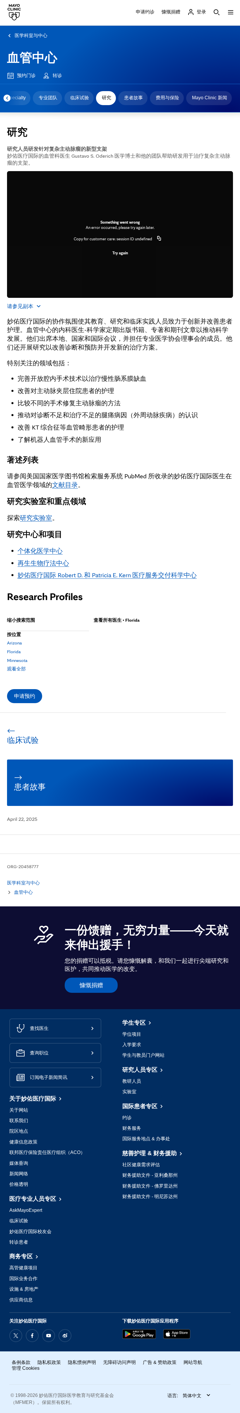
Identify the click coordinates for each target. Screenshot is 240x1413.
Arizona (14, 643)
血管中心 (32, 58)
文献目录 (65, 485)
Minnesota (17, 660)
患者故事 (133, 97)
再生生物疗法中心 (43, 563)
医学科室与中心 (31, 35)
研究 (106, 97)
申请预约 (24, 696)
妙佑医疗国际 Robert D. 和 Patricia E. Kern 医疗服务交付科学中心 (107, 575)
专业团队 (48, 97)
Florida (14, 651)
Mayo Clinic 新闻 (209, 97)
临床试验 (79, 97)
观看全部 (16, 669)
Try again (120, 253)
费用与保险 (167, 97)
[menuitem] (47, 98)
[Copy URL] (159, 239)
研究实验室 (36, 518)
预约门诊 (26, 75)
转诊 (57, 75)
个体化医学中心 (40, 551)
